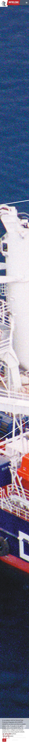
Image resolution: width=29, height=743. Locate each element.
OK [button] (4, 740)
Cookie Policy (17, 728)
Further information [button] (8, 736)
